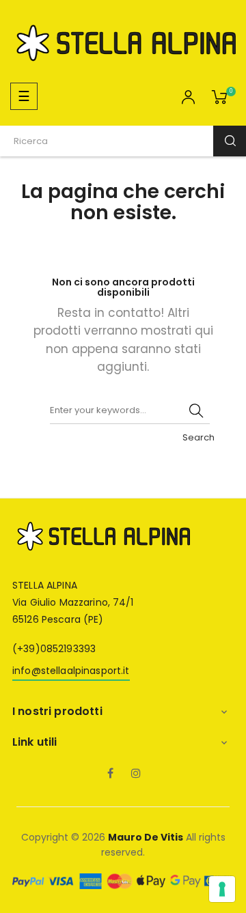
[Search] (196, 410)
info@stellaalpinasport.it (71, 670)
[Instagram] (136, 774)
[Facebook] (110, 774)
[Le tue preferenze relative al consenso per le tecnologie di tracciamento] (222, 889)
